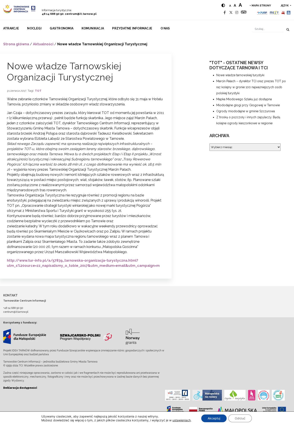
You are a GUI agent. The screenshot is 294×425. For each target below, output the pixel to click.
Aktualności (43, 44)
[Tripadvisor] (243, 13)
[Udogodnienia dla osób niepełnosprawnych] (289, 13)
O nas (165, 28)
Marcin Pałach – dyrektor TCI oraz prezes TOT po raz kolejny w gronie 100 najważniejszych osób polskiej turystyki (251, 87)
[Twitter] (231, 13)
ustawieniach (181, 420)
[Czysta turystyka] (235, 395)
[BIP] (283, 13)
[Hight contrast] (223, 5)
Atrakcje (11, 28)
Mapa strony (261, 5)
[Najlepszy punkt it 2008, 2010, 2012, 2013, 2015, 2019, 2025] (177, 395)
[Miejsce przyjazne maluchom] (263, 395)
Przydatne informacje (132, 28)
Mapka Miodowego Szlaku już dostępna (244, 99)
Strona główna (16, 44)
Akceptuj (214, 418)
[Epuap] (262, 13)
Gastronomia (61, 28)
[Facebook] (225, 13)
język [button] (285, 5)
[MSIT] (274, 13)
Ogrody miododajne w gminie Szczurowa (245, 111)
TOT (38, 90)
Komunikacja (93, 28)
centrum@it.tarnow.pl (80, 13)
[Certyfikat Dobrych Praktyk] (278, 395)
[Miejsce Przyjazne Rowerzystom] (207, 395)
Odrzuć (240, 418)
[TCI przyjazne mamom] (251, 395)
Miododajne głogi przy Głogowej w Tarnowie (248, 105)
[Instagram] (236, 13)
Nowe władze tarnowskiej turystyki (240, 75)
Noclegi (34, 28)
